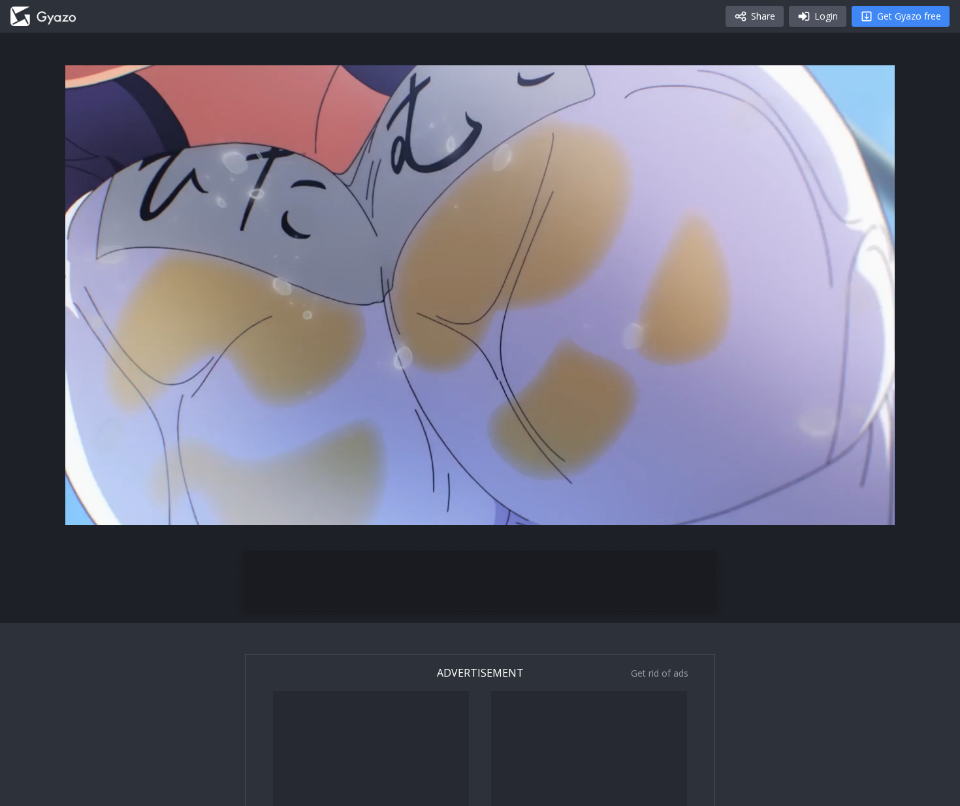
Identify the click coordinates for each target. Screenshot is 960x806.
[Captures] (43, 16)
